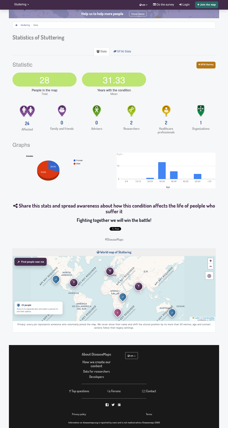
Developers (96, 377)
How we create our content (96, 364)
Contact (150, 391)
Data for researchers (96, 371)
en (132, 355)
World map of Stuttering (115, 252)
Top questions (80, 391)
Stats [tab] (103, 51)
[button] (21, 4)
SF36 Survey (207, 64)
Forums (115, 391)
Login (186, 4)
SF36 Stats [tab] (123, 51)
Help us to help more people (102, 13)
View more (138, 14)
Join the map (207, 4)
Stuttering (25, 24)
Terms (149, 414)
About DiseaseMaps (96, 354)
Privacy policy (79, 414)
